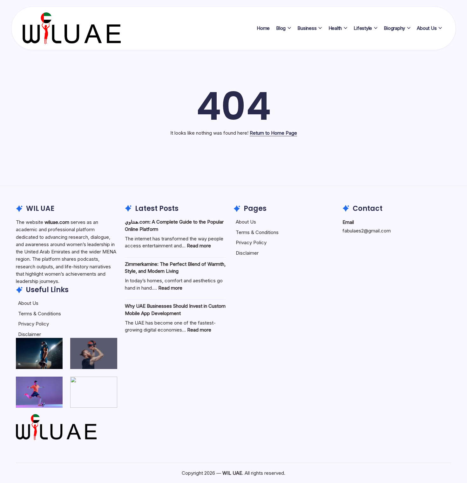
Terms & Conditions (39, 314)
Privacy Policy (33, 324)
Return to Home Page (273, 133)
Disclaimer (29, 334)
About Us (28, 303)
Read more (199, 246)
